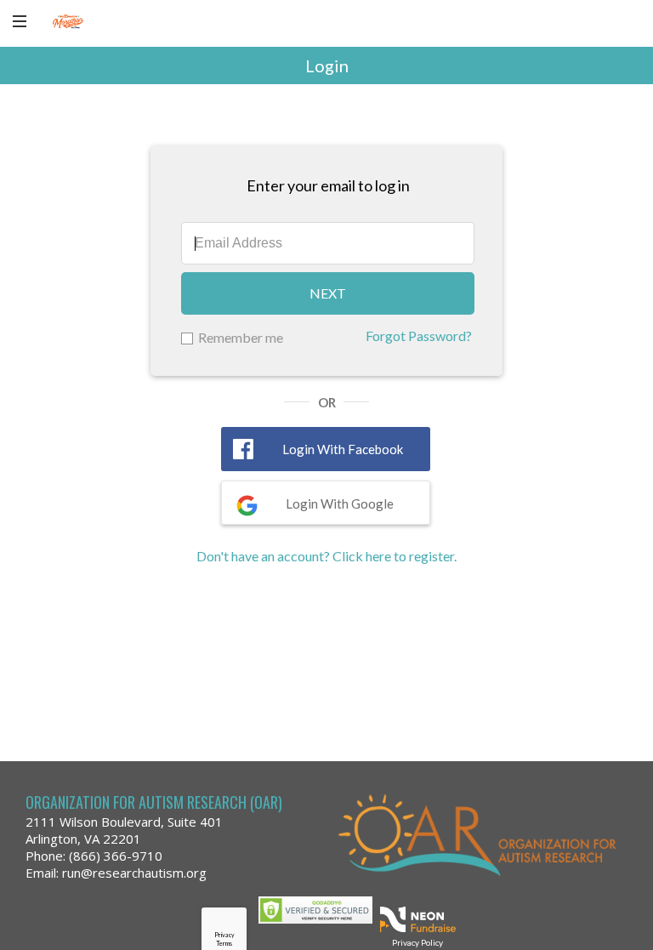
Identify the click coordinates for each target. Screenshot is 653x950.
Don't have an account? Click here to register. (326, 556)
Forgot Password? (419, 335)
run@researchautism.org (134, 872)
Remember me (240, 337)
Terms (224, 943)
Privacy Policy (417, 942)
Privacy (224, 934)
